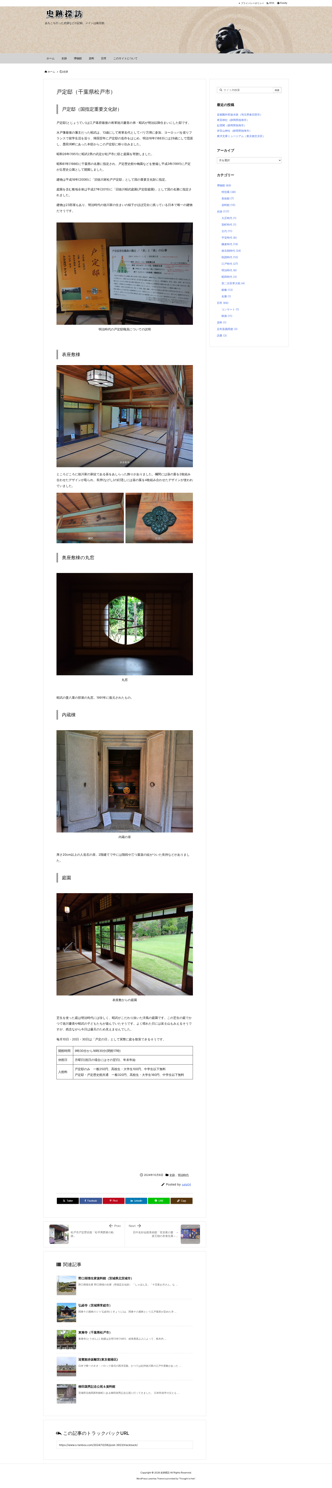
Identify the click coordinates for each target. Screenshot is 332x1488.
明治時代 (183, 1174)
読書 (222, 335)
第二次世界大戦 (233, 283)
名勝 (226, 296)
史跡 (65, 71)
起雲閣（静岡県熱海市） (232, 125)
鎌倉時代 (230, 244)
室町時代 (229, 224)
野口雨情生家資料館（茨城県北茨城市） (106, 1278)
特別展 (229, 191)
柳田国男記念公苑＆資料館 (96, 1386)
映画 (227, 315)
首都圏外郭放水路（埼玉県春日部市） (240, 114)
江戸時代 (230, 263)
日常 (222, 302)
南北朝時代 (231, 250)
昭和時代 (229, 276)
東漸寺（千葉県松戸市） (95, 1332)
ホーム (51, 71)
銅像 (227, 289)
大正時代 (229, 218)
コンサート (230, 309)
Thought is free (186, 1478)
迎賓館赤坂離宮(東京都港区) (98, 1359)
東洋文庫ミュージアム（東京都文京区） (241, 136)
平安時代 (229, 237)
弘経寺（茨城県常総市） (95, 1305)
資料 (221, 322)
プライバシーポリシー (252, 3)
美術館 (228, 198)
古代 (227, 231)
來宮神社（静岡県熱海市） (233, 120)
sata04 (186, 1184)
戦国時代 (230, 257)
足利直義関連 (227, 329)
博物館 (224, 185)
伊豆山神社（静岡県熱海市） (234, 130)
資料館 (228, 205)
